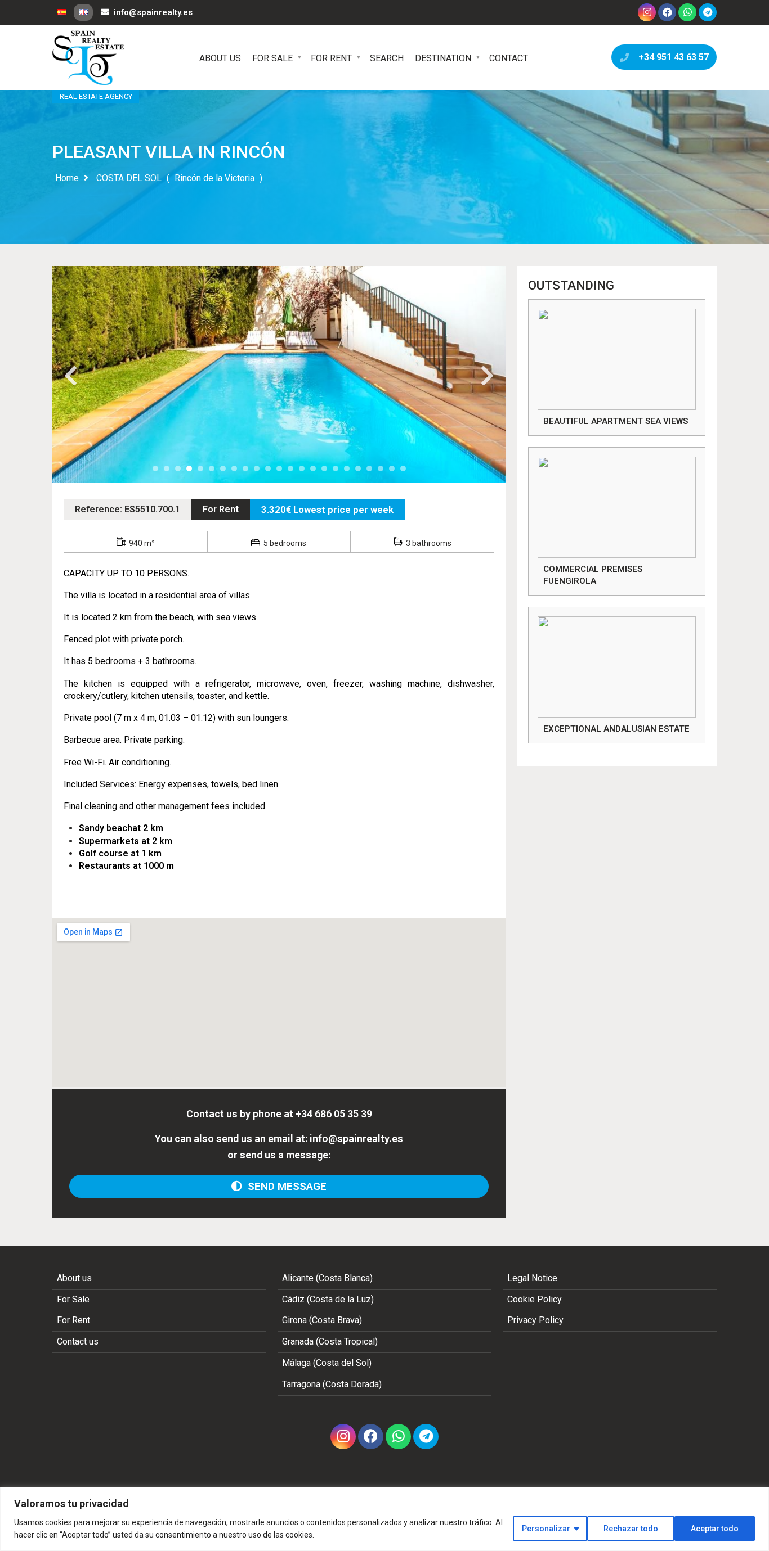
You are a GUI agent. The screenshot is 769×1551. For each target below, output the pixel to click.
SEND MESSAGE (284, 1186)
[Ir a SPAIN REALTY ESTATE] (89, 57)
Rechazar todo (630, 1528)
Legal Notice (532, 1278)
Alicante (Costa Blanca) (327, 1278)
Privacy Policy (535, 1320)
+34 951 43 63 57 (671, 57)
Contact (508, 58)
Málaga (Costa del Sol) (327, 1363)
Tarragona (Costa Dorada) (332, 1384)
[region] (384, 1519)
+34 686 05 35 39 (334, 1114)
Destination (443, 58)
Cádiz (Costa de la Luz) (328, 1299)
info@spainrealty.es (153, 12)
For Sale (272, 58)
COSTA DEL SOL (129, 178)
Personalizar (546, 1528)
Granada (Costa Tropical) (330, 1341)
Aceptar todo (715, 1528)
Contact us (78, 1341)
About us (220, 58)
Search (387, 58)
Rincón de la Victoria (214, 178)
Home (67, 178)
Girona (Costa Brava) (322, 1320)
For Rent (331, 58)
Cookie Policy (534, 1299)
